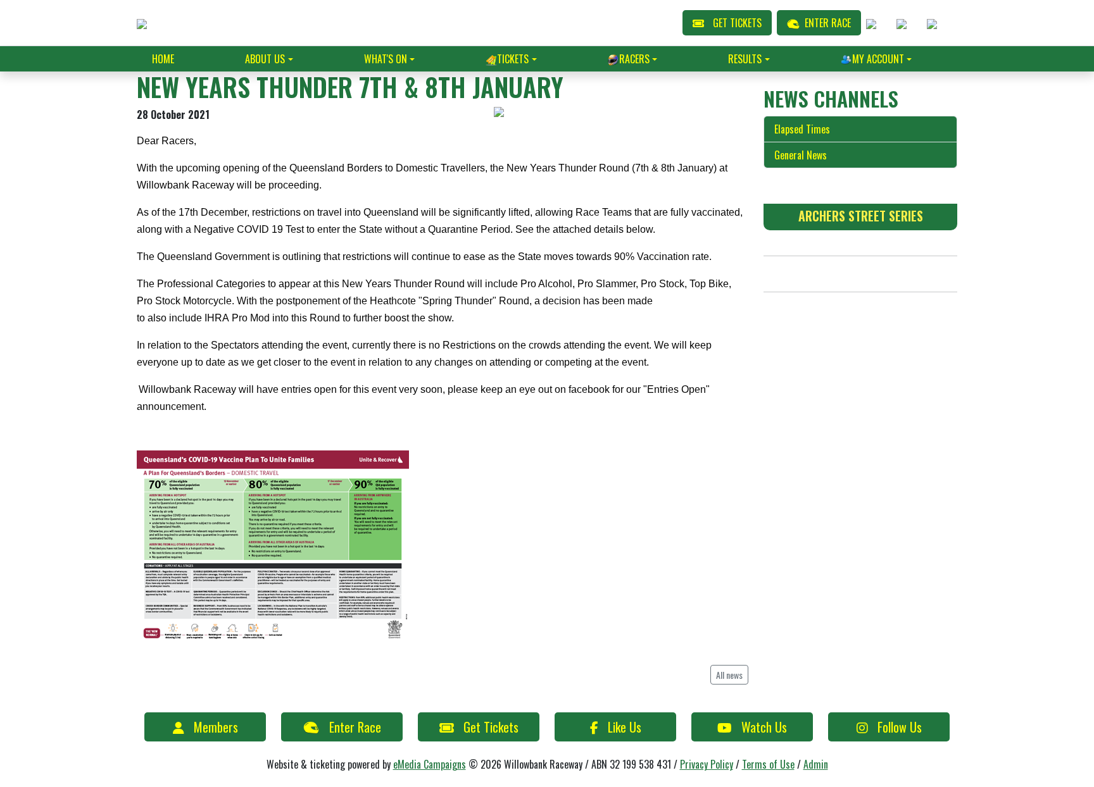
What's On (385, 58)
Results (745, 58)
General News (800, 155)
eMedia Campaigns (429, 764)
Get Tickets (491, 726)
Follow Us (899, 726)
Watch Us (764, 726)
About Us (265, 58)
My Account (878, 58)
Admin (815, 764)
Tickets (513, 58)
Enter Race (355, 726)
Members (216, 726)
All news (729, 674)
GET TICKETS (737, 22)
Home (163, 58)
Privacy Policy (706, 764)
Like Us (624, 726)
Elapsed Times (802, 129)
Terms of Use (768, 764)
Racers (634, 58)
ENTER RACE (828, 22)
